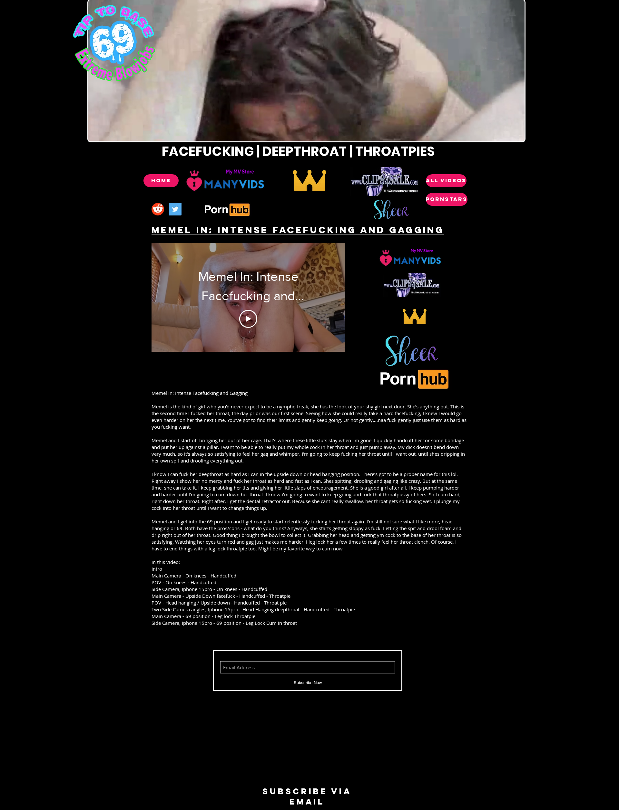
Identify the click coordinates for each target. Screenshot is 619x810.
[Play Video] (248, 319)
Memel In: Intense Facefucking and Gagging (298, 230)
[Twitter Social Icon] (175, 209)
